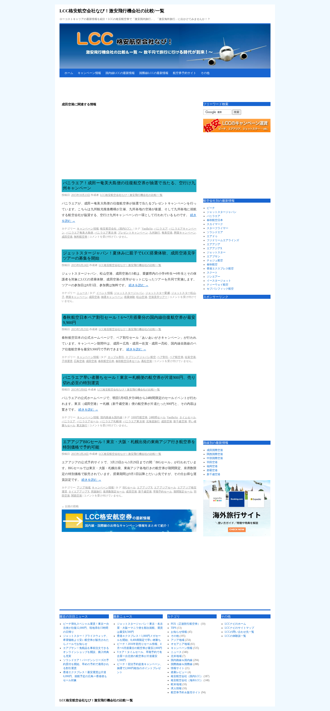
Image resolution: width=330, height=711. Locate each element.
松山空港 (141, 297)
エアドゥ (212, 236)
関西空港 (76, 495)
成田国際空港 (215, 450)
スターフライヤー (217, 228)
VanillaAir (147, 228)
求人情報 (176, 688)
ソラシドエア (215, 232)
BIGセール (129, 487)
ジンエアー (213, 276)
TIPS (173, 627)
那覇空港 (212, 470)
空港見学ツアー (158, 297)
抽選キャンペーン (112, 297)
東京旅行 (82, 425)
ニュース (82, 293)
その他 (205, 73)
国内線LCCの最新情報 (120, 73)
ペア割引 (162, 357)
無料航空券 (80, 236)
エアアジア (213, 244)
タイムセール (187, 417)
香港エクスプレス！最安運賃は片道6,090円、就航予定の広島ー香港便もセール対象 (85, 676)
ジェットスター (216, 252)
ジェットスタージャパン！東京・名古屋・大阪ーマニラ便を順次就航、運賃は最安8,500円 (140, 627)
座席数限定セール (114, 491)
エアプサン (213, 256)
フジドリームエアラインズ (223, 240)
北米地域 (176, 656)
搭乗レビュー (179, 672)
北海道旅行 (153, 421)
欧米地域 (176, 684)
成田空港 (67, 236)
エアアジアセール (165, 487)
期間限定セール (183, 491)
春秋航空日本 (106, 361)
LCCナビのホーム (235, 623)
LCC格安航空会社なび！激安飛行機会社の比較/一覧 (111, 10)
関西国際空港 (215, 454)
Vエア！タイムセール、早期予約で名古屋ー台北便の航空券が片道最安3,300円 (139, 656)
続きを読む (138, 285)
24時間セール (157, 417)
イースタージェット (219, 280)
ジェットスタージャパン (129, 293)
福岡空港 (212, 466)
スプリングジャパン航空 (140, 357)
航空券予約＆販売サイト (185, 692)
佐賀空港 (190, 357)
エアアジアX (145, 487)
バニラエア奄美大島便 (79, 232)
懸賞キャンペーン (185, 232)
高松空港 (146, 361)
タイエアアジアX (78, 491)
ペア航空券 (176, 357)
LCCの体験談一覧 (235, 635)
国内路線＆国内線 (111, 417)
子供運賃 (67, 361)
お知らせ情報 (179, 631)
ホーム (68, 73)
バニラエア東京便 (105, 232)
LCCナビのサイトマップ (239, 627)
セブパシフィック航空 (220, 288)
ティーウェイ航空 (217, 284)
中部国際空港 (215, 458)
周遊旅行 (96, 491)
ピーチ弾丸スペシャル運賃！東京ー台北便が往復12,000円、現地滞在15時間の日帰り (86, 627)
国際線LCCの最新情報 (153, 73)
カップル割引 (116, 357)
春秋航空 (212, 264)
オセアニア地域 (180, 644)
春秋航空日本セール (128, 361)
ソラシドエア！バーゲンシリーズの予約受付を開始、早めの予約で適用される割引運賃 (86, 664)
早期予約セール (162, 491)
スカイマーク (215, 224)
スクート (212, 272)
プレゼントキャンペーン (133, 232)
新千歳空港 (180, 421)
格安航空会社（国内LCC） (116, 228)
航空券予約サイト (184, 73)
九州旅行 (154, 232)
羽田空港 (212, 462)
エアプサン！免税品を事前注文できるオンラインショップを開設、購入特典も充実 (86, 652)
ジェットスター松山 (183, 293)
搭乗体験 (129, 297)
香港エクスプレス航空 (220, 268)
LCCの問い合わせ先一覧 (239, 631)
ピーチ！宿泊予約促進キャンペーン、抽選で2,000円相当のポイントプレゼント (140, 668)
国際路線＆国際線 (181, 664)
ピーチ (211, 208)
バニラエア (161, 228)
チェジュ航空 (215, 260)
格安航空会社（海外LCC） (187, 680)
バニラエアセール (88, 421)
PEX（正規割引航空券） (185, 623)
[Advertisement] (141, 90)
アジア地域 (83, 487)
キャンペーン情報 (89, 73)
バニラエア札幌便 (111, 421)
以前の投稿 (70, 506)
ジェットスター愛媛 (157, 293)
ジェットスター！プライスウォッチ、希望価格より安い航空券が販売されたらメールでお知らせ (86, 640)
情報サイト (177, 668)
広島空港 (79, 361)
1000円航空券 (139, 417)
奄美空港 (167, 232)
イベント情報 (104, 293)
